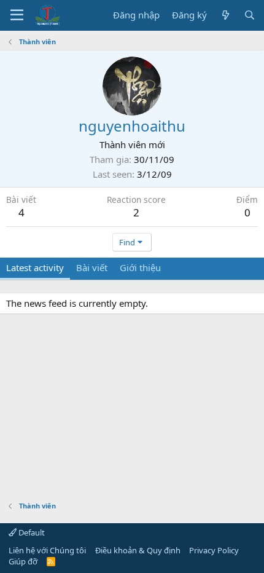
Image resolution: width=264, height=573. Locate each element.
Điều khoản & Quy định (138, 550)
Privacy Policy (214, 550)
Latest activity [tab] (35, 267)
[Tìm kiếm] (250, 15)
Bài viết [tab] (91, 267)
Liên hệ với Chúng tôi (47, 550)
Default (31, 532)
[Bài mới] (225, 15)
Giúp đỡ (23, 561)
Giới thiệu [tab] (140, 267)
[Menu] (16, 15)
